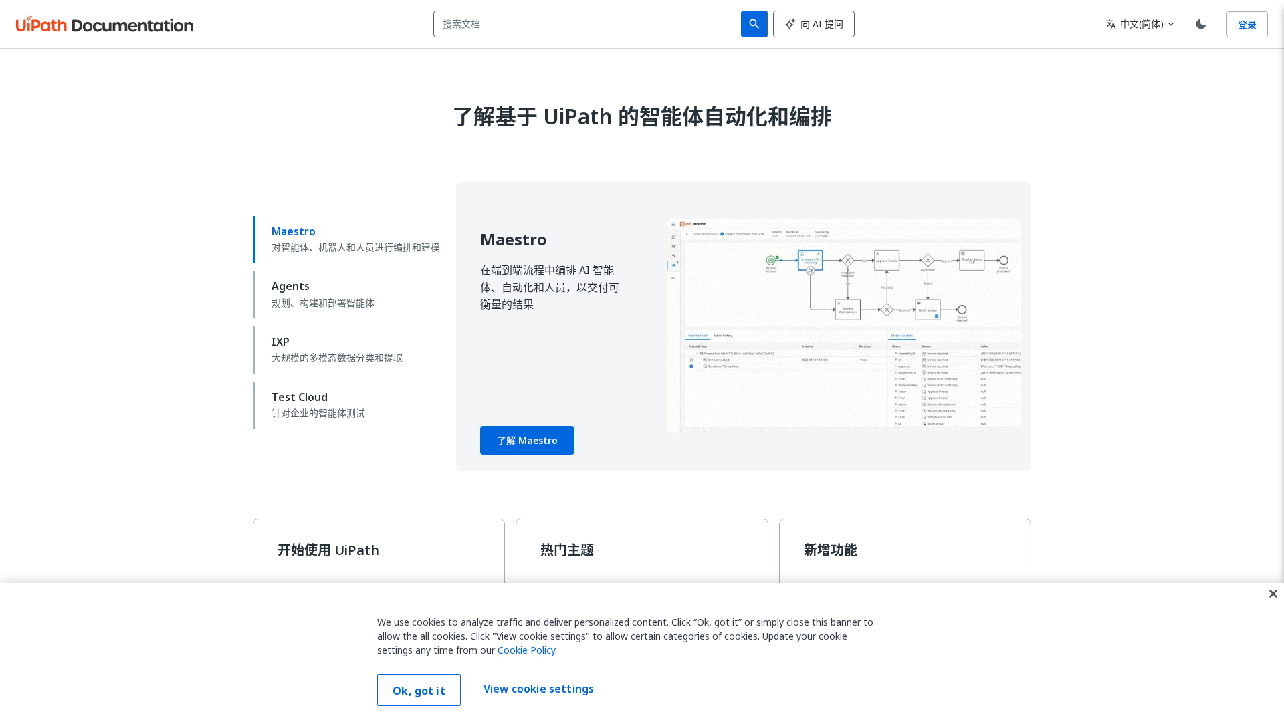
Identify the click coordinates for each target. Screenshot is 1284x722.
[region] (642, 652)
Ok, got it (419, 691)
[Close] (1273, 594)
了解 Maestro (527, 440)
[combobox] (590, 24)
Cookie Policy (526, 650)
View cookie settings (539, 689)
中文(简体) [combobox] (1134, 24)
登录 (1247, 24)
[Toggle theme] (1201, 24)
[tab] (349, 239)
